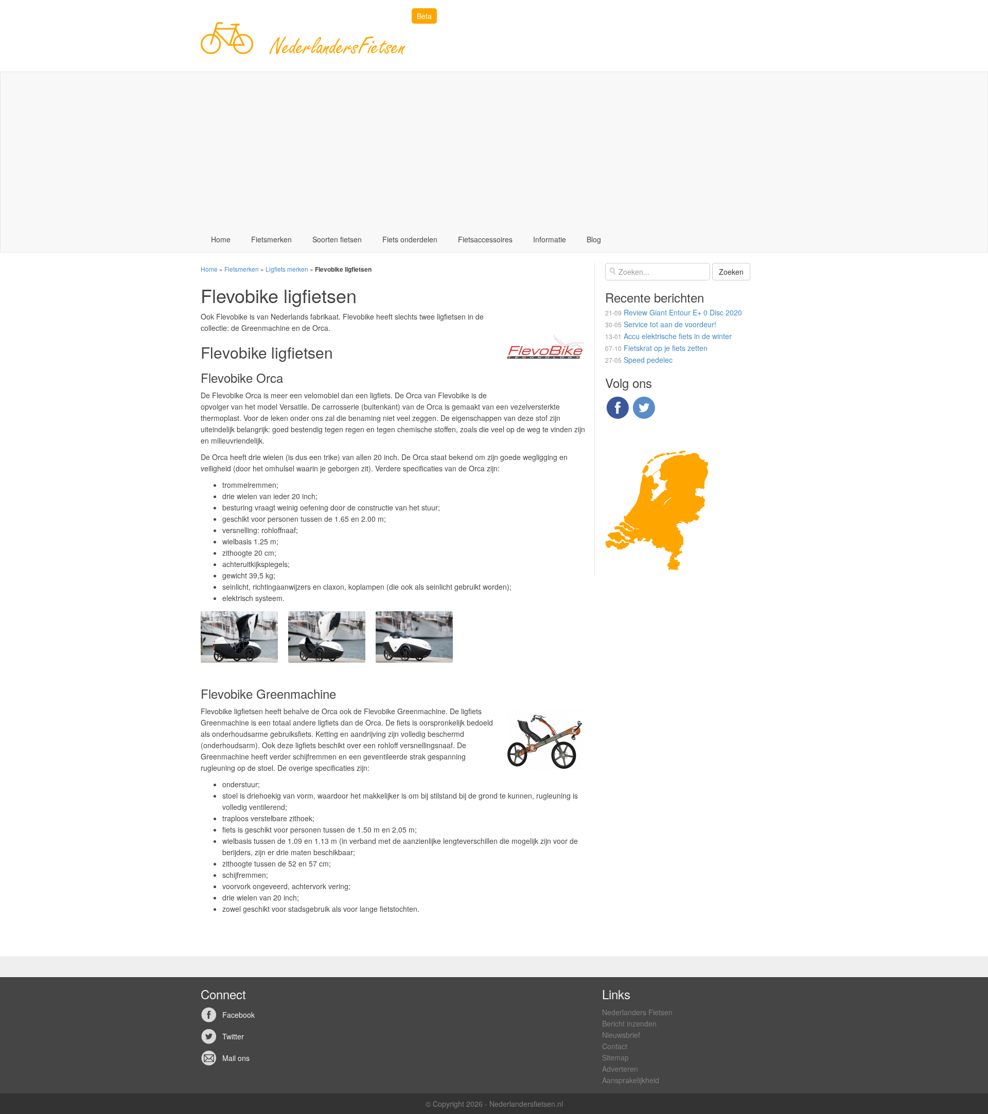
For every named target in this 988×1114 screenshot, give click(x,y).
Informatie (549, 239)
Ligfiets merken (287, 268)
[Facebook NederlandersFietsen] (617, 406)
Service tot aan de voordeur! (670, 324)
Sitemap (615, 1057)
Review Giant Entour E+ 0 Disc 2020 (683, 312)
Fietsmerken (271, 239)
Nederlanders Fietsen (637, 1012)
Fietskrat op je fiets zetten (666, 348)
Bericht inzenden (629, 1023)
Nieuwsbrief (621, 1035)
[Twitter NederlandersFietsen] (643, 406)
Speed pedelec (648, 360)
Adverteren (620, 1069)
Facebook (238, 1015)
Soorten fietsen (337, 239)
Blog (594, 239)
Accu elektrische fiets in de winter (678, 336)
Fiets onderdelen (409, 239)
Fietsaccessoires (485, 239)
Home (221, 239)
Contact (614, 1046)
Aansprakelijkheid (630, 1080)
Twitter (233, 1036)
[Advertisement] (494, 149)
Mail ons (236, 1058)
